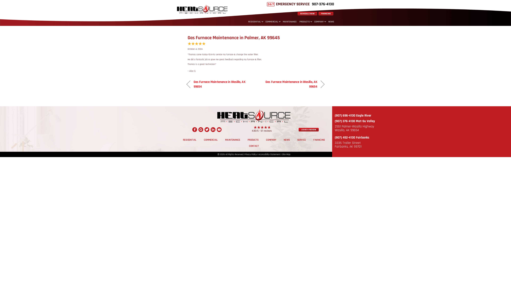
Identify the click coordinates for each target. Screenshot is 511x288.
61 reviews (266, 131)
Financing (319, 140)
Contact (254, 146)
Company (319, 21)
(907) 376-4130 (345, 121)
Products (304, 21)
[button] (262, 22)
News (331, 21)
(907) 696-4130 (345, 115)
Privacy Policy (250, 154)
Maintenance (290, 21)
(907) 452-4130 (345, 137)
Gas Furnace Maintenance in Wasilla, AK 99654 (220, 84)
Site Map (286, 154)
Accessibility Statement (269, 154)
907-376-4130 (323, 4)
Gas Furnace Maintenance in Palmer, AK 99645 (234, 38)
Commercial (271, 21)
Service (301, 140)
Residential (254, 21)
